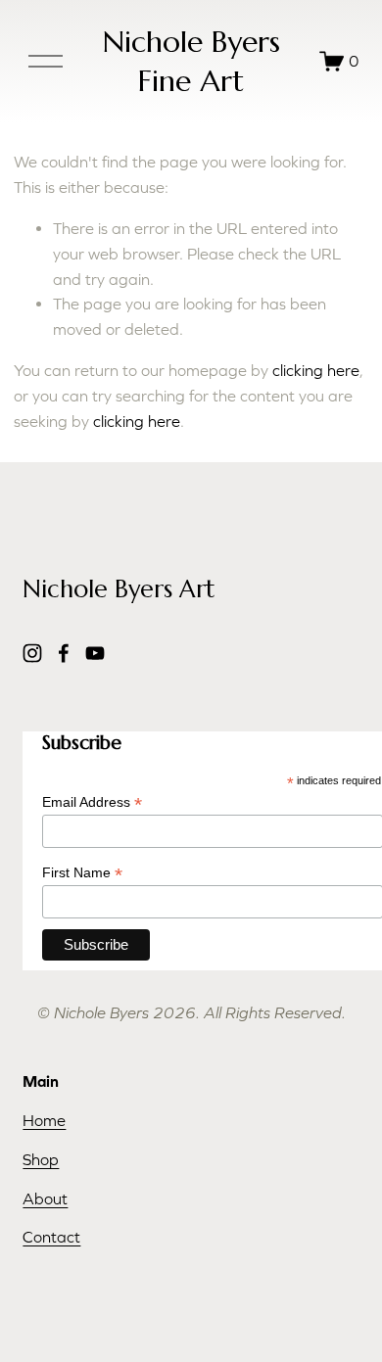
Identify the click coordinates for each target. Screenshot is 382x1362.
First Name (82, 873)
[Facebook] (63, 653)
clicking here (315, 370)
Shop (41, 1159)
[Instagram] (32, 653)
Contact (51, 1236)
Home (44, 1120)
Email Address (92, 802)
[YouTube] (95, 653)
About (45, 1198)
